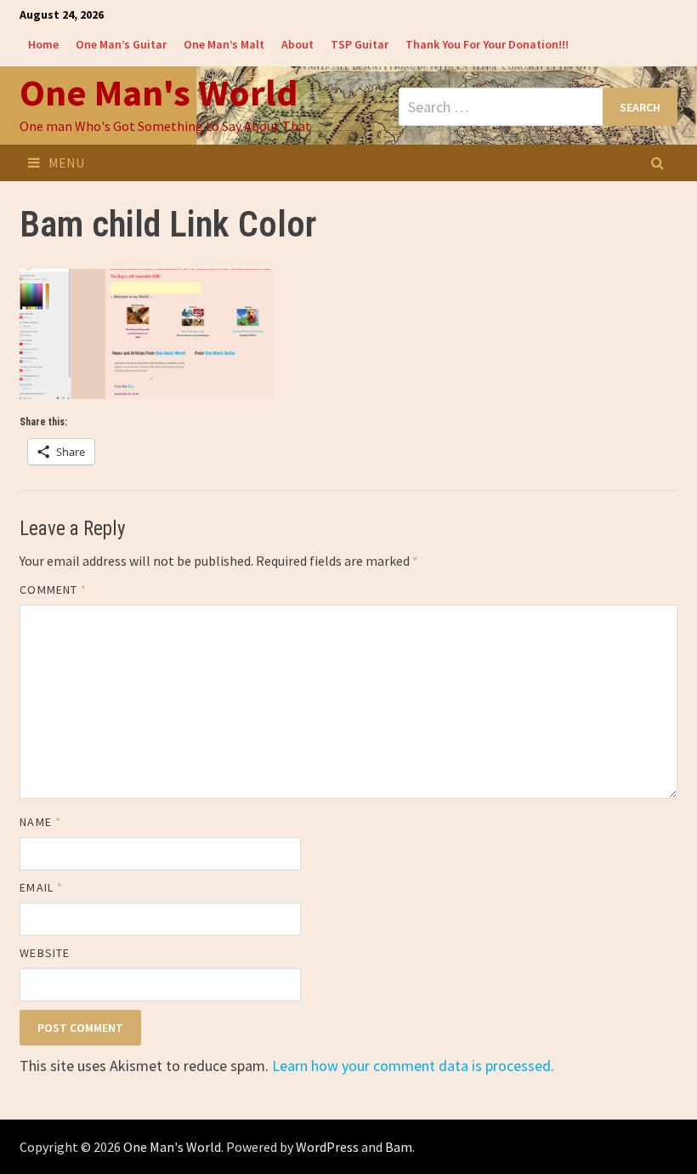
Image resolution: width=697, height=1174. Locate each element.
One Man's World (159, 92)
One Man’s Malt (224, 44)
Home (43, 44)
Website (45, 952)
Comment (53, 589)
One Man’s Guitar (121, 44)
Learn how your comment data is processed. (413, 1065)
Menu (66, 162)
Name (40, 821)
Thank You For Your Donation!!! (487, 44)
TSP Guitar (359, 44)
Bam (398, 1146)
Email (41, 887)
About (297, 44)
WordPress (327, 1146)
